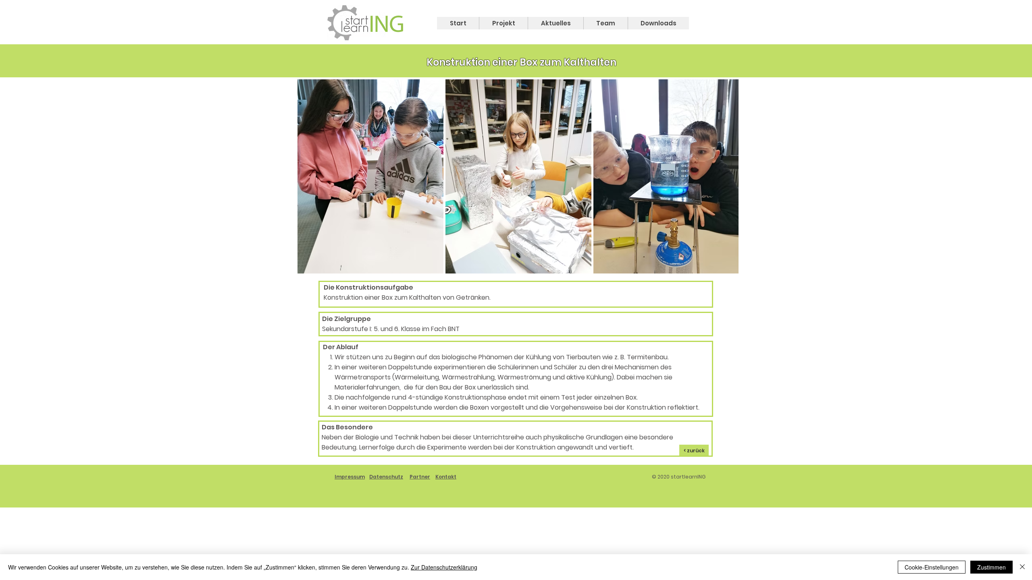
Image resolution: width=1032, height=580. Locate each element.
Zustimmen (991, 567)
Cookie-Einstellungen (932, 567)
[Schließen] (1022, 567)
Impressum (350, 476)
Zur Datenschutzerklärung (444, 567)
